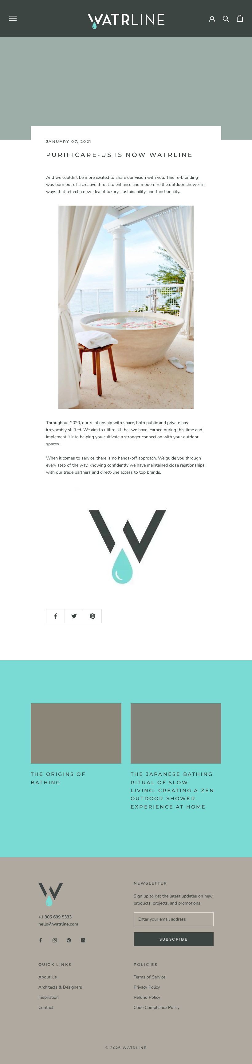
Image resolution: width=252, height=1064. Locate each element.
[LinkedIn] (83, 940)
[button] (126, 307)
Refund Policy (147, 997)
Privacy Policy (147, 987)
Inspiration (48, 997)
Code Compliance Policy (156, 1007)
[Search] (226, 18)
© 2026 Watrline (126, 1048)
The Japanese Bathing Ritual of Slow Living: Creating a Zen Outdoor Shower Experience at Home (173, 790)
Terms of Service (149, 977)
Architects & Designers (60, 987)
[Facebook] (40, 940)
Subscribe (173, 939)
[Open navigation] (13, 18)
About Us (47, 977)
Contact (45, 1007)
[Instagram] (55, 940)
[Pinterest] (69, 940)
